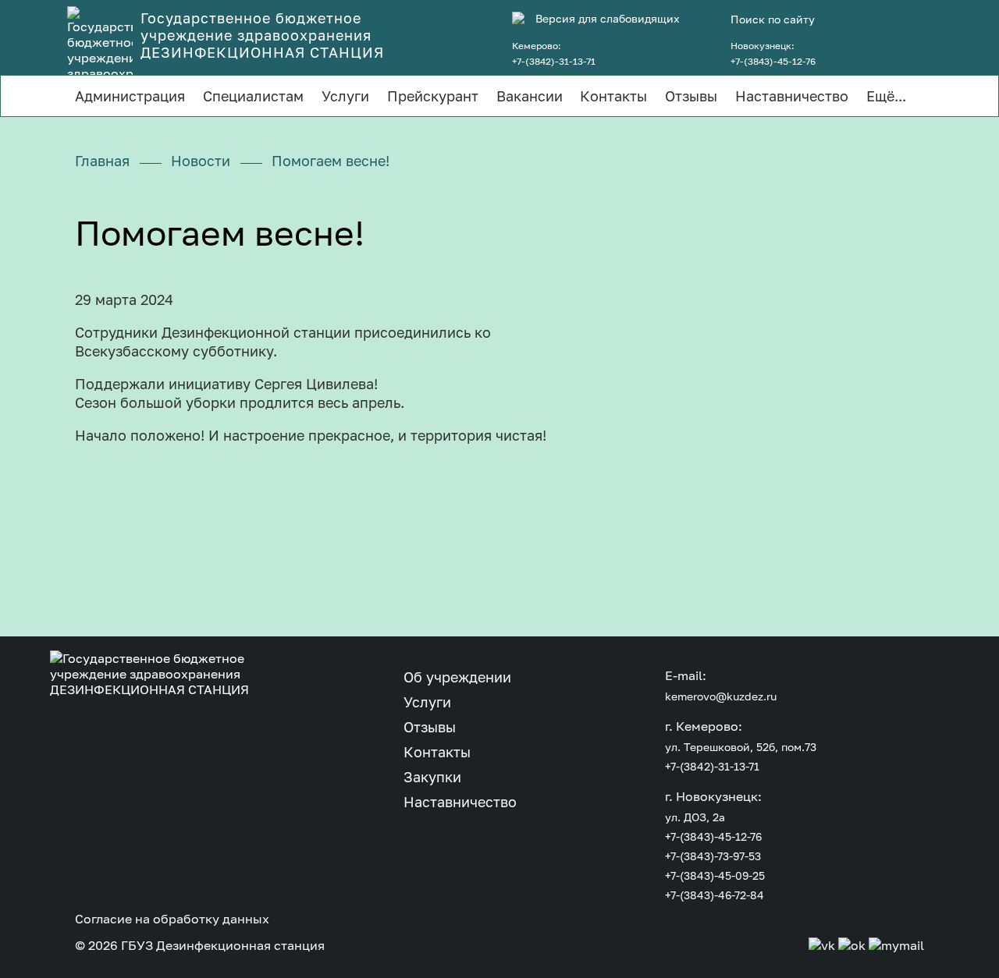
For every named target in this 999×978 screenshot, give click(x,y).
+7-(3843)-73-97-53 (713, 856)
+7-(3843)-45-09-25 (715, 875)
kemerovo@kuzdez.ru (721, 696)
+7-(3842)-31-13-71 (553, 61)
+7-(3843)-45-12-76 (773, 61)
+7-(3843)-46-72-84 (714, 895)
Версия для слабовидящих (607, 18)
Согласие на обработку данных (172, 919)
